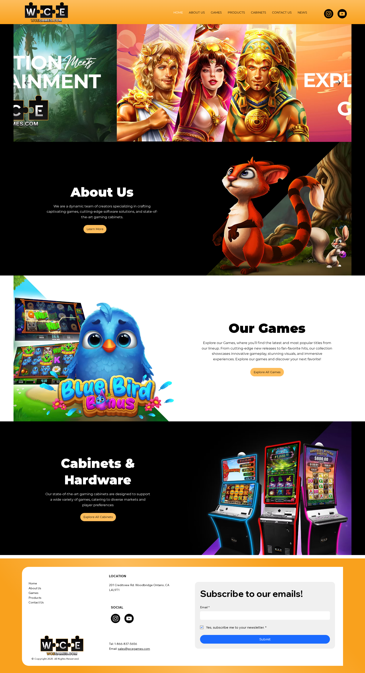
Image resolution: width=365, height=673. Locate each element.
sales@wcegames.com (134, 649)
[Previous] (27, 82)
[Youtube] (342, 13)
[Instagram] (328, 13)
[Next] (338, 82)
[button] (216, 12)
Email (205, 607)
